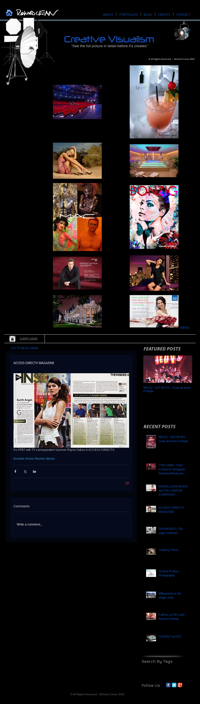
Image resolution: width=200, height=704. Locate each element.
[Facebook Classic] (168, 685)
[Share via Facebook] (15, 471)
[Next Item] (186, 369)
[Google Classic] (180, 685)
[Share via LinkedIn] (34, 471)
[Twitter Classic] (174, 685)
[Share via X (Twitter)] (25, 471)
